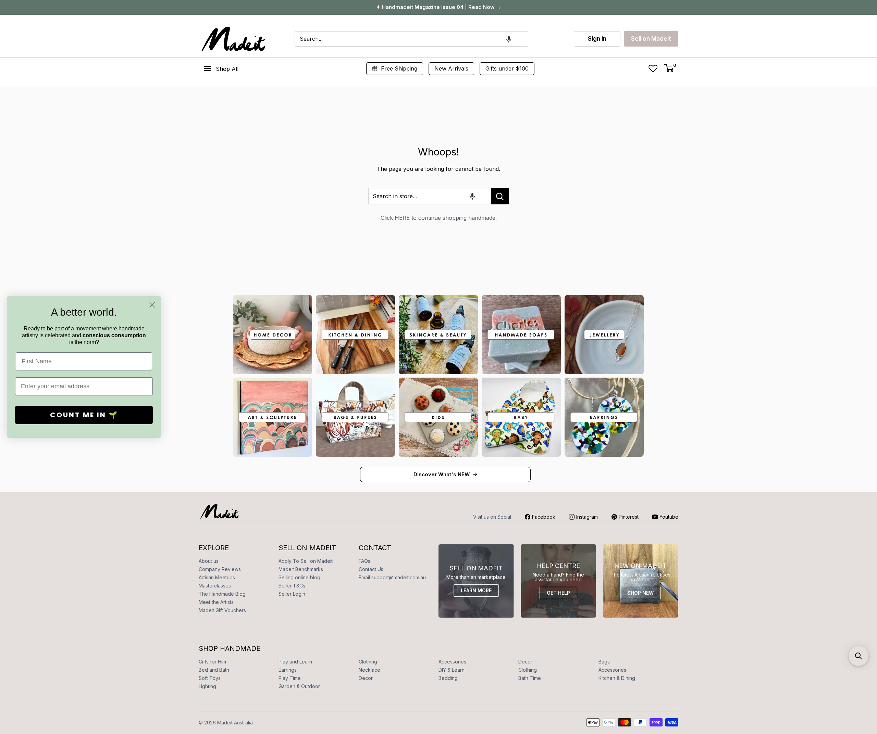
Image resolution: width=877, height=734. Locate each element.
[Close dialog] (152, 305)
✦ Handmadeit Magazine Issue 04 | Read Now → (438, 7)
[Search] (536, 39)
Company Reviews (220, 569)
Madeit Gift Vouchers (222, 610)
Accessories (452, 662)
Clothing (368, 662)
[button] (508, 39)
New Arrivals (451, 68)
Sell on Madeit (651, 38)
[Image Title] (272, 334)
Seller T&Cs (292, 586)
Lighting (207, 686)
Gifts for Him (212, 662)
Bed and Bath (214, 670)
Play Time (290, 678)
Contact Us (371, 569)
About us (209, 561)
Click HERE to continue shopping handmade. (439, 217)
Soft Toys (210, 678)
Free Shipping (399, 68)
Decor (525, 662)
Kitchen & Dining (616, 678)
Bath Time (529, 678)
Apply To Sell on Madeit (306, 561)
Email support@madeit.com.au (392, 577)
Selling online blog (299, 577)
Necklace (369, 670)
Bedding (448, 678)
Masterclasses (215, 586)
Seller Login (292, 594)
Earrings (288, 670)
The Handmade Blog (222, 594)
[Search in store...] (500, 196)
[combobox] (411, 39)
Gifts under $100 (507, 68)
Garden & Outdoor (299, 686)
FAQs (364, 561)
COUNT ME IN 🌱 (84, 415)
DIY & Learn (451, 670)
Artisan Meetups (217, 577)
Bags (604, 662)
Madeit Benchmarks (301, 569)
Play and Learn (295, 662)
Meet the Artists (216, 602)
